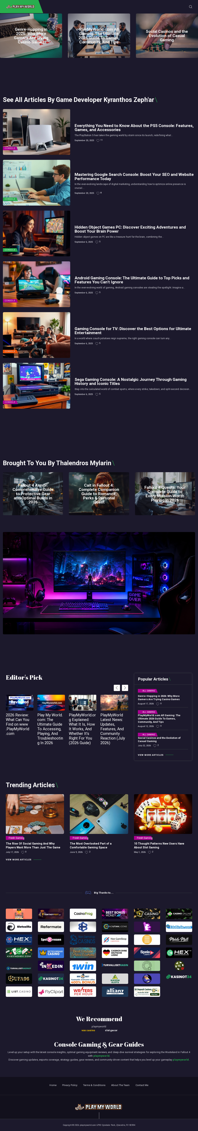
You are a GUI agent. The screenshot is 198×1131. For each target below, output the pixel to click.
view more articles (151, 755)
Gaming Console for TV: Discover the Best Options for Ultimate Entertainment (133, 331)
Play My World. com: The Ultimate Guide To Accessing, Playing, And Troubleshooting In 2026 (50, 729)
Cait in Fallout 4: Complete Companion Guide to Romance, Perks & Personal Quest (99, 493)
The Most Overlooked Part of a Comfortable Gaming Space (91, 845)
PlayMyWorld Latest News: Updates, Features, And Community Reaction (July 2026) (112, 729)
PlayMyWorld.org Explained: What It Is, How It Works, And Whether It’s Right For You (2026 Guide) (82, 729)
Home (53, 1085)
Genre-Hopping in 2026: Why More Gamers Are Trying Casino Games (31, 35)
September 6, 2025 (84, 242)
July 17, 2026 (12, 852)
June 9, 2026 (76, 852)
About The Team (120, 1085)
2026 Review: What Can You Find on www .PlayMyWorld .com (17, 724)
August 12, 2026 (146, 726)
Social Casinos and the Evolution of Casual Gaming (167, 35)
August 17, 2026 (146, 703)
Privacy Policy (69, 1085)
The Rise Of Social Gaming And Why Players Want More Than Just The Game (33, 845)
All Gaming (149, 691)
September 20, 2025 (84, 140)
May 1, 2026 (140, 852)
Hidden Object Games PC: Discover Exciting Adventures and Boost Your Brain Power (130, 229)
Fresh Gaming (16, 837)
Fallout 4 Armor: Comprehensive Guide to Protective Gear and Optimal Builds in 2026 (33, 493)
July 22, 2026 (144, 745)
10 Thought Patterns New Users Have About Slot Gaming (159, 845)
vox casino (88, 1030)
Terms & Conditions (94, 1085)
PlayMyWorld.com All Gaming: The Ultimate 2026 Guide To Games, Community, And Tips (99, 35)
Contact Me (142, 1085)
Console (10, 148)
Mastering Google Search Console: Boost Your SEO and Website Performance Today (134, 176)
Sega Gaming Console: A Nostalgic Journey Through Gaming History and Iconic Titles (131, 381)
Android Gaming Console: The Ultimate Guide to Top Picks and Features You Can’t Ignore (132, 280)
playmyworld (101, 1055)
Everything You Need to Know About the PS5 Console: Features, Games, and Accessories (134, 128)
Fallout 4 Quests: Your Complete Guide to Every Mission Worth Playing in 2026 (164, 493)
